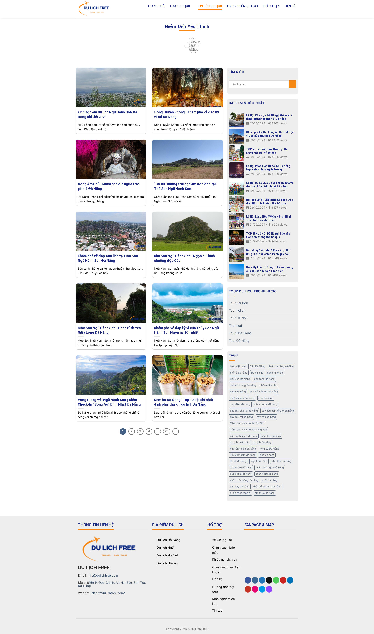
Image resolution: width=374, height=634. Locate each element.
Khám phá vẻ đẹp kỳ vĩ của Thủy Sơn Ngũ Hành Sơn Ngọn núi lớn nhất (186, 330)
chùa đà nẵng (238, 391)
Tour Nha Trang (240, 333)
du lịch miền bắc (239, 442)
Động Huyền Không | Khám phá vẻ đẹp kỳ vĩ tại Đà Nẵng (186, 114)
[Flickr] (285, 12)
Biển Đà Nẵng (257, 366)
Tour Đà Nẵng (239, 341)
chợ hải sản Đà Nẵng (242, 398)
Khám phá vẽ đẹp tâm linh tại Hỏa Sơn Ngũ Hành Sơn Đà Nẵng (108, 258)
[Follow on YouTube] (280, 12)
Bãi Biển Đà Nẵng (240, 378)
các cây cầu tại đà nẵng (244, 410)
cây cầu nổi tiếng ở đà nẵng (278, 410)
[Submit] (292, 84)
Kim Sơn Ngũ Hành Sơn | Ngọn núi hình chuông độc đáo (184, 258)
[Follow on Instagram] (249, 12)
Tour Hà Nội (238, 318)
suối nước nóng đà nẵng (244, 480)
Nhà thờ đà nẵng (281, 461)
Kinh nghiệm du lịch (242, 6)
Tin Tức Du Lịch (210, 6)
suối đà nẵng (269, 480)
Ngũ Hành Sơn (259, 461)
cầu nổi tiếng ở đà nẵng (244, 436)
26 (166, 431)
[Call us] (264, 12)
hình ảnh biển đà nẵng (243, 448)
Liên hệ (290, 6)
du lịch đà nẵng (262, 442)
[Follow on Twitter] (254, 12)
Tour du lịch (180, 6)
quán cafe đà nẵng (241, 467)
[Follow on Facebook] (244, 12)
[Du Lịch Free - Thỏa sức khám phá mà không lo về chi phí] (94, 8)
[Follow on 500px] (290, 12)
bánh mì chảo (275, 372)
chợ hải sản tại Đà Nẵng (264, 391)
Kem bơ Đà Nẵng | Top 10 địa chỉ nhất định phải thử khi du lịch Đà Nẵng (183, 402)
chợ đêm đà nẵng (240, 404)
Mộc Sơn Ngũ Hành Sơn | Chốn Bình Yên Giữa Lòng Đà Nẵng (109, 330)
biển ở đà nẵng (238, 372)
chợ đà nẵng (265, 398)
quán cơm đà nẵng (241, 473)
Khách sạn (271, 6)
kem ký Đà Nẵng (269, 448)
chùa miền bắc (268, 385)
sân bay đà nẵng (239, 486)
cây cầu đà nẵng (266, 416)
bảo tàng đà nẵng (264, 378)
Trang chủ (156, 6)
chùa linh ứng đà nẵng (243, 385)
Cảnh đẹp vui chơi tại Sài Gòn (247, 423)
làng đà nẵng (266, 454)
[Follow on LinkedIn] (275, 12)
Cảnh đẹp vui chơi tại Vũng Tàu (248, 429)
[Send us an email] (259, 12)
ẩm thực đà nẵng (265, 492)
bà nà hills (257, 372)
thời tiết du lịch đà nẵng (267, 486)
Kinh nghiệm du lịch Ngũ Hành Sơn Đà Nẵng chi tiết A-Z (107, 114)
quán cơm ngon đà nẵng (270, 467)
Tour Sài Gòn (238, 303)
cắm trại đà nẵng (271, 436)
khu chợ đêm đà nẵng (243, 454)
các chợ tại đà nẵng (266, 404)
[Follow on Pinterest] (270, 12)
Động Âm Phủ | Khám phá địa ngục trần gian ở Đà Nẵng (109, 186)
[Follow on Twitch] (295, 12)
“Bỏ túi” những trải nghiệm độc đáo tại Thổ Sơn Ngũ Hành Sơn (185, 186)
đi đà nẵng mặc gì (240, 492)
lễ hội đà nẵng (238, 461)
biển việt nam (238, 366)
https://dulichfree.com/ (108, 593)
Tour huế (235, 326)
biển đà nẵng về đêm (281, 366)
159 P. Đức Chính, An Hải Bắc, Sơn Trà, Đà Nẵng (112, 584)
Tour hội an (237, 310)
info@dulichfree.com (103, 575)
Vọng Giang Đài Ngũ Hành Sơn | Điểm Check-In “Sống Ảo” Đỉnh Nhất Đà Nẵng (109, 402)
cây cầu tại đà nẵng (241, 416)
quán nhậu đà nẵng (267, 473)
